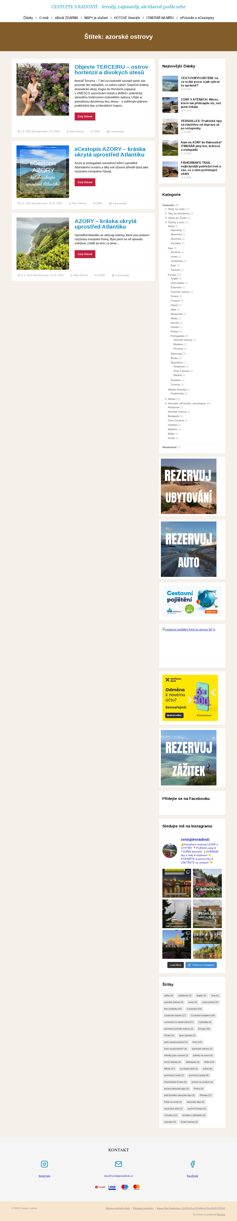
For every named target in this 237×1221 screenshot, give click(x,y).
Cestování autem (175, 1015)
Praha (198, 1088)
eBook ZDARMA (66, 17)
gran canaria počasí (176, 1042)
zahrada (170, 1122)
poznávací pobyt (199, 1075)
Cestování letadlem (203, 1015)
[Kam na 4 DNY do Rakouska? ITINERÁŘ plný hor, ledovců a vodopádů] (170, 148)
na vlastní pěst (189, 1068)
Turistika (170, 1115)
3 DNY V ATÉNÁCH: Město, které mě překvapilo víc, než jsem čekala (201, 103)
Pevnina (178, 348)
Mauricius (176, 234)
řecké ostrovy (189, 1122)
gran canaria (187, 1035)
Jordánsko (177, 260)
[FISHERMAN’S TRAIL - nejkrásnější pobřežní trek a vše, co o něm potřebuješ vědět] (170, 169)
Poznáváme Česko (175, 1082)
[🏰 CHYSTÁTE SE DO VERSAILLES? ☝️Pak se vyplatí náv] (207, 913)
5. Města (170, 398)
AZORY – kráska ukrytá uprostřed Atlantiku (105, 224)
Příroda (206, 1095)
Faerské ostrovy (180, 291)
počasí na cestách (202, 1082)
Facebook (192, 1176)
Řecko (174, 358)
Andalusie (179, 366)
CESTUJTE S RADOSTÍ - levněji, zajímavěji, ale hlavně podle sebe (118, 7)
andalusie (184, 995)
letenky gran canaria (176, 1055)
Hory (197, 1042)
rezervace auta (173, 1108)
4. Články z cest (174, 222)
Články (28, 17)
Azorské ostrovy (182, 339)
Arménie (176, 252)
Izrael (174, 256)
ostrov (207, 1068)
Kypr (173, 265)
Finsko (174, 296)
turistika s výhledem (194, 1115)
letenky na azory (203, 1055)
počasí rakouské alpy (176, 1088)
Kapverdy (176, 230)
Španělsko (177, 362)
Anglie (174, 278)
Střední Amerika (177, 389)
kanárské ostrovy (202, 1048)
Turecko (175, 269)
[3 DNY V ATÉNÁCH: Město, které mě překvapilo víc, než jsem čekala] (170, 105)
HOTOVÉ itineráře (127, 17)
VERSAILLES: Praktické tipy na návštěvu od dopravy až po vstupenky (201, 124)
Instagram (44, 1176)
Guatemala (177, 393)
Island (174, 305)
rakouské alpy (195, 1102)
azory (192, 1002)
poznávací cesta (174, 1075)
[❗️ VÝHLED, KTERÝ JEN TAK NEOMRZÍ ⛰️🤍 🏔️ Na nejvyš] (176, 913)
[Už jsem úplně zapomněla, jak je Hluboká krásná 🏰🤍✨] (176, 944)
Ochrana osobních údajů (118, 1208)
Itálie (173, 309)
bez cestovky (173, 1009)
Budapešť (173, 416)
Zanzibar (176, 243)
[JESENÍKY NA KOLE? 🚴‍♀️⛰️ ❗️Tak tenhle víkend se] (207, 883)
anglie (201, 995)
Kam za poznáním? (175, 1048)
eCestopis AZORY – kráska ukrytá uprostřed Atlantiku (110, 152)
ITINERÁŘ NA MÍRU (160, 17)
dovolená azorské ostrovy (178, 1029)
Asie (170, 248)
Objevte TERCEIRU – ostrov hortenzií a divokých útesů (111, 69)
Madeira (178, 344)
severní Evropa (197, 1108)
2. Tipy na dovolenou (177, 213)
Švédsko (176, 380)
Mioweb (221, 1214)
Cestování (168, 205)
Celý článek (85, 116)
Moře (209, 1062)
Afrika (171, 226)
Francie (175, 300)
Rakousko (176, 353)
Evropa (172, 274)
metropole (192, 1062)
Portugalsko (178, 335)
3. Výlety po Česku (176, 217)
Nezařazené (169, 447)
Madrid (177, 375)
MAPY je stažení (96, 17)
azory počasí (210, 1002)
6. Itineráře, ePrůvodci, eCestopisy (185, 403)
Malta (174, 318)
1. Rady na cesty (175, 209)
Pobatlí (175, 327)
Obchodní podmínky (143, 1208)
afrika (168, 995)
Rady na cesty (173, 1102)
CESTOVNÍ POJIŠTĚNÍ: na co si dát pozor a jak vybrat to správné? (200, 81)
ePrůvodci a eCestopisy (197, 17)
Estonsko (176, 287)
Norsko (175, 322)
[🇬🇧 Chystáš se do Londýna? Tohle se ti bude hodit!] (176, 883)
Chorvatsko (177, 282)
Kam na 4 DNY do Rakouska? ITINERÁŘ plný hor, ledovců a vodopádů (201, 146)
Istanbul (172, 424)
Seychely (176, 238)
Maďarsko (177, 313)
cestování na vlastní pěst (178, 1022)
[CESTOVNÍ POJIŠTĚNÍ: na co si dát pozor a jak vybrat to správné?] (170, 83)
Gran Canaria (181, 370)
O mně (44, 17)
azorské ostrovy (173, 1002)
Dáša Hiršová (76, 131)
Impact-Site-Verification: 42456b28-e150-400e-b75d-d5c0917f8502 (191, 1208)
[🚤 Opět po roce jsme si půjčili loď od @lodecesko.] (207, 944)
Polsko (174, 331)
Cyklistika (204, 1022)
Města (169, 1068)
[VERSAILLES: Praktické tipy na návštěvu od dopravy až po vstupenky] (170, 126)
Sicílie (171, 438)
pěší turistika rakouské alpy (179, 1095)
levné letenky (172, 1062)
